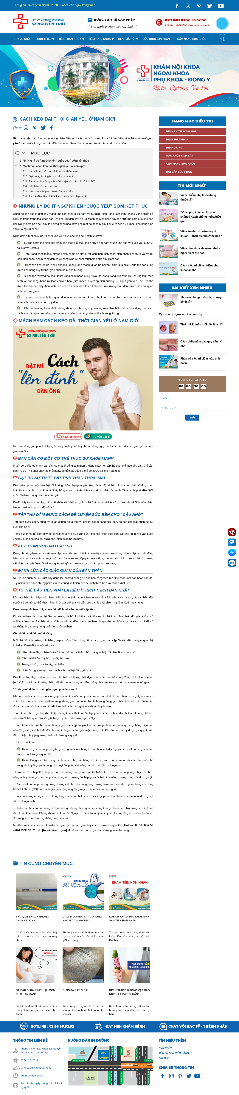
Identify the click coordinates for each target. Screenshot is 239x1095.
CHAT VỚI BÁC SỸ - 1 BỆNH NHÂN (197, 1026)
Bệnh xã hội (126, 38)
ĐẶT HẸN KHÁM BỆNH (125, 1026)
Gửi (192, 417)
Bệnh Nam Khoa (70, 38)
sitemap (164, 1057)
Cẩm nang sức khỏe (191, 38)
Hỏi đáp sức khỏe (179, 171)
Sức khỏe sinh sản (156, 38)
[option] (119, 76)
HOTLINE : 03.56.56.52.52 (52, 1026)
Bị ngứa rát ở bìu (75, 990)
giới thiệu (165, 1048)
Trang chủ (22, 38)
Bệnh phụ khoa (100, 38)
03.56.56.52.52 (29, 1060)
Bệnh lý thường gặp (181, 131)
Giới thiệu (44, 38)
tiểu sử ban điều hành (174, 1053)
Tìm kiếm (219, 54)
